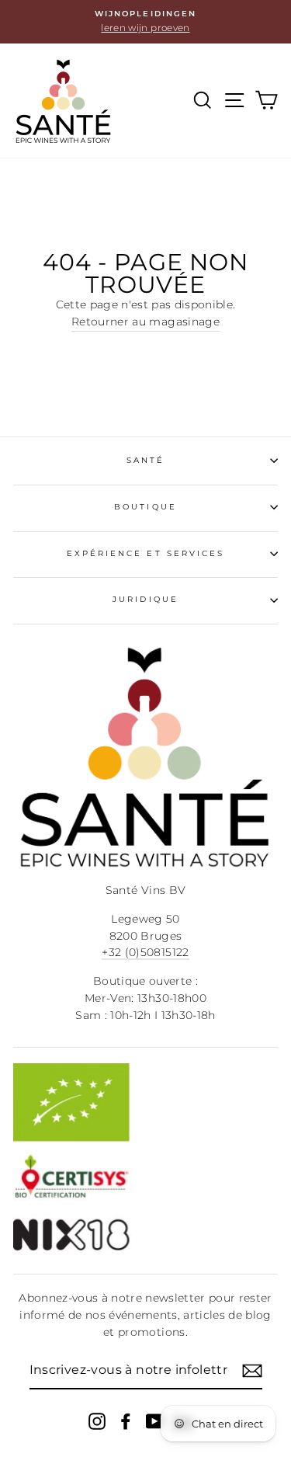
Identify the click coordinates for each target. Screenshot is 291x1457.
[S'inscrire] (252, 1370)
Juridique (145, 599)
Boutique (145, 507)
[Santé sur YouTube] (154, 1421)
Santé (145, 460)
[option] (145, 22)
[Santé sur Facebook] (125, 1421)
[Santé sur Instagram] (97, 1421)
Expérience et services (145, 553)
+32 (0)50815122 (145, 952)
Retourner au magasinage (145, 321)
